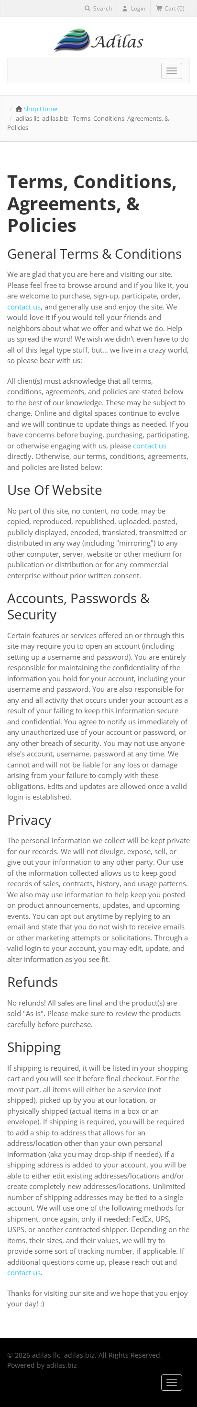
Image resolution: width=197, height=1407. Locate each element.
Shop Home (40, 108)
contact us (24, 306)
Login (137, 8)
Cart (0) (174, 8)
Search (102, 8)
